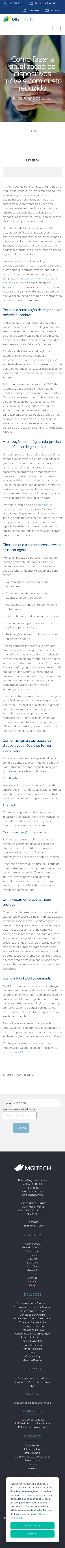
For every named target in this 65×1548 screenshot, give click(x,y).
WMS (32, 1352)
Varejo (32, 1285)
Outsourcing (32, 1356)
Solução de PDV (32, 1341)
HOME (34, 131)
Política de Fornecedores (32, 1427)
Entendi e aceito (32, 1525)
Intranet (55, 10)
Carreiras (33, 10)
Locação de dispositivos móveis (32, 1402)
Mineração (33, 1270)
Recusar (32, 1533)
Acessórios (32, 1445)
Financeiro (32, 1255)
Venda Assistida (32, 1348)
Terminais (32, 1467)
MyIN (32, 1385)
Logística (32, 1262)
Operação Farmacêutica (32, 1322)
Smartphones (32, 1460)
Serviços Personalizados (32, 1378)
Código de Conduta (32, 1419)
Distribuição (32, 1251)
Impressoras (32, 1452)
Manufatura (32, 1266)
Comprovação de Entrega (32, 1310)
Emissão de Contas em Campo (32, 1318)
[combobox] (14, 3)
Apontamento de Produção (32, 1303)
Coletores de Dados (32, 1449)
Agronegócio (32, 1243)
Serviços (32, 1277)
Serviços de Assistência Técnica (32, 1381)
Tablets (33, 1464)
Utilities (32, 1281)
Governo (33, 1258)
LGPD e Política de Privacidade (32, 1423)
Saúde (32, 1273)
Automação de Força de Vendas (32, 1307)
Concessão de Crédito (33, 1314)
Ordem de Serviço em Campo (32, 1333)
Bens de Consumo (33, 1247)
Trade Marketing (32, 1345)
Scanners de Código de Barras (32, 1456)
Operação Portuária (32, 1326)
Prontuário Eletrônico (32, 1337)
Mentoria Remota (32, 1360)
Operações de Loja (32, 1329)
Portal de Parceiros (46, 3)
